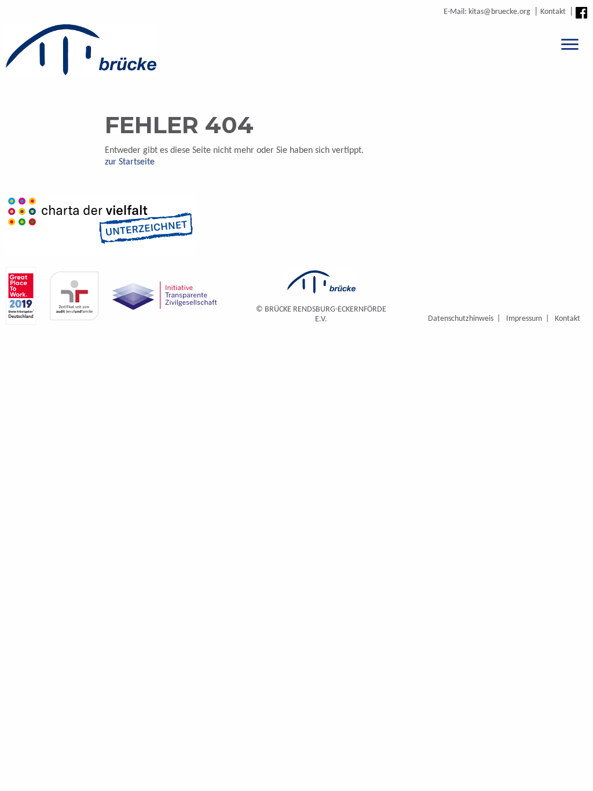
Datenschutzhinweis (460, 318)
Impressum (524, 318)
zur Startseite (130, 162)
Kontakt (553, 12)
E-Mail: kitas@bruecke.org (487, 12)
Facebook (581, 13)
